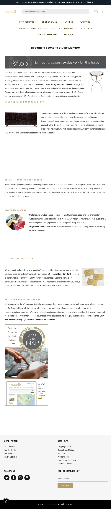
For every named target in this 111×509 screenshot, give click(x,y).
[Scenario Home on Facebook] (13, 477)
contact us (8, 453)
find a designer (10, 457)
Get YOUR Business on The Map (40, 320)
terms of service (64, 464)
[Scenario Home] (10, 11)
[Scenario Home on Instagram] (27, 477)
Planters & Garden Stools (33, 28)
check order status (66, 450)
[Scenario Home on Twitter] (6, 477)
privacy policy (63, 457)
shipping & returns (66, 447)
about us (61, 453)
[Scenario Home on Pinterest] (20, 477)
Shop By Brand (50, 22)
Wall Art (68, 28)
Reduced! (69, 34)
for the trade (10, 450)
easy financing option (67, 460)
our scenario (9, 447)
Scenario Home (51, 504)
